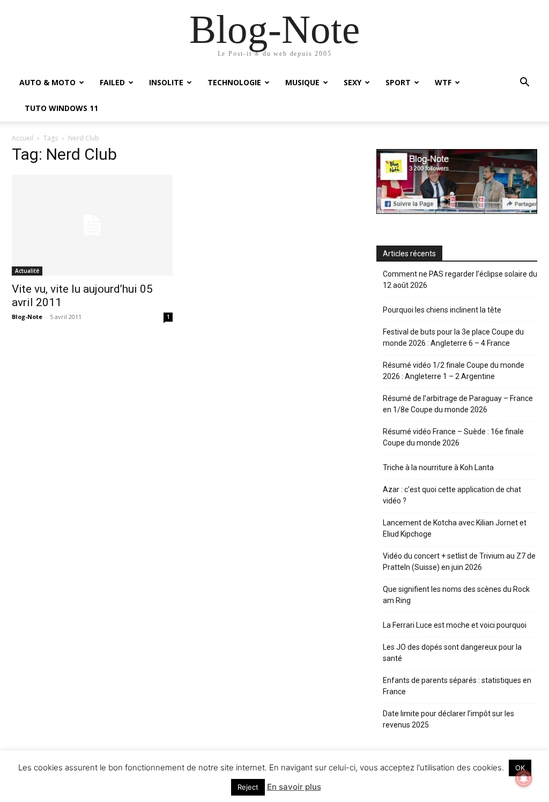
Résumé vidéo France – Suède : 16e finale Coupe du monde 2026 (453, 437)
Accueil (22, 138)
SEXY (352, 82)
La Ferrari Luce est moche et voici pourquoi (454, 625)
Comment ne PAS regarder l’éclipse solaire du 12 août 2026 (460, 279)
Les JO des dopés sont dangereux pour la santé (452, 653)
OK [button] (520, 767)
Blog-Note (27, 317)
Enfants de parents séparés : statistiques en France (457, 686)
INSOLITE (166, 82)
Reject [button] (248, 787)
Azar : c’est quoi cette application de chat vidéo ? (452, 495)
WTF (443, 82)
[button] (524, 83)
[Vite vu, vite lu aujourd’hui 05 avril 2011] (92, 225)
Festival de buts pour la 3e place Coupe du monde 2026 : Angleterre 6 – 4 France (453, 337)
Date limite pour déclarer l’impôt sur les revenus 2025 (448, 719)
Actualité (27, 270)
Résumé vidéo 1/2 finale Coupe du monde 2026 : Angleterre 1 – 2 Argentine (453, 371)
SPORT (398, 82)
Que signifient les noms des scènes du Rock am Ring (456, 595)
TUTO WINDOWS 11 (61, 108)
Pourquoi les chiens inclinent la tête (442, 310)
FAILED (112, 82)
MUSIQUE (302, 82)
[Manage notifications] (523, 778)
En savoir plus (294, 787)
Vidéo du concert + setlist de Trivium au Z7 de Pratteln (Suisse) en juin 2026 (459, 561)
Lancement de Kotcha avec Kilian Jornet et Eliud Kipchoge (454, 528)
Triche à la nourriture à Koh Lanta (438, 467)
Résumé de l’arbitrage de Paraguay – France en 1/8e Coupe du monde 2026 (458, 404)
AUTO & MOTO (47, 82)
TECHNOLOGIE (234, 82)
